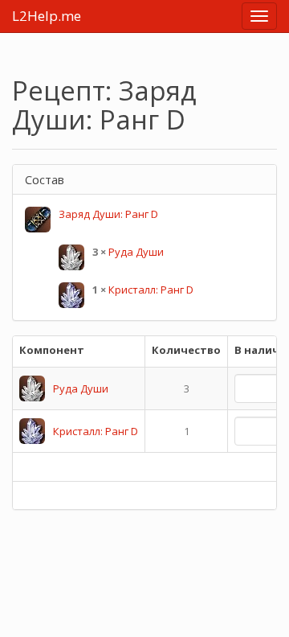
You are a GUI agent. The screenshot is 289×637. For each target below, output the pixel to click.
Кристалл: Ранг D (150, 289)
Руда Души (136, 252)
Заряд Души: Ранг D (108, 214)
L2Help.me (46, 15)
